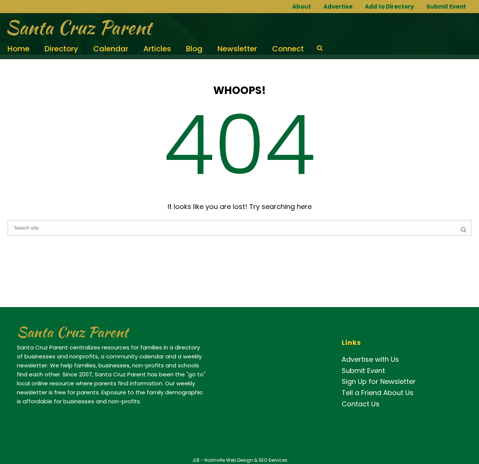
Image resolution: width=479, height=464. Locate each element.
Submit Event (446, 6)
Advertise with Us (370, 359)
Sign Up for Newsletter (379, 381)
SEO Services (273, 460)
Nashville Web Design (228, 460)
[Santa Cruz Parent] (77, 28)
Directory (61, 48)
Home (18, 48)
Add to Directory (389, 6)
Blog (194, 48)
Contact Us (360, 404)
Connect (288, 48)
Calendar (110, 48)
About (301, 6)
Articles (157, 48)
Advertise (338, 6)
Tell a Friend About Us (378, 392)
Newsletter (237, 48)
